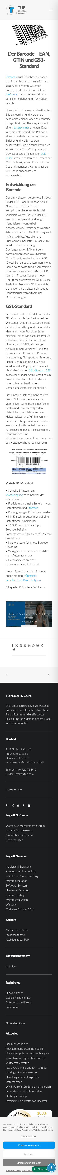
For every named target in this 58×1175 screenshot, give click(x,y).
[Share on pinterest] (25, 646)
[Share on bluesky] (37, 646)
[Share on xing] (42, 646)
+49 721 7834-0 (26, 769)
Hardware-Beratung (17, 890)
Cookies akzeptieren (29, 1145)
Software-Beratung (17, 885)
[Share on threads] (21, 646)
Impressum (12, 1007)
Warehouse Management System (25, 826)
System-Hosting (15, 895)
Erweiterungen (14, 840)
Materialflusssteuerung (19, 830)
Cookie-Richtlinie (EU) (18, 997)
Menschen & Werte (17, 930)
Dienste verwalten (28, 1136)
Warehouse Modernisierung (22, 876)
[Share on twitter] (17, 646)
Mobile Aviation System (20, 835)
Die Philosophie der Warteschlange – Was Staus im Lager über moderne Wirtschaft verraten (27, 1058)
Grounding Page (15, 1023)
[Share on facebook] (12, 646)
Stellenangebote (15, 935)
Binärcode (12, 94)
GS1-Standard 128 (40, 370)
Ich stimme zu (29, 626)
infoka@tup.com (24, 774)
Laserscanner (21, 127)
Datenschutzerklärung (31, 1170)
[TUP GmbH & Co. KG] (16, 9)
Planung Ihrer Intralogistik (21, 871)
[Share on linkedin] (29, 646)
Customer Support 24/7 (20, 909)
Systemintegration (16, 881)
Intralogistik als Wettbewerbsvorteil (27, 1101)
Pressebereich (14, 790)
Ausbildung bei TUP (17, 939)
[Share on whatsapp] (33, 646)
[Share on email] (14, 649)
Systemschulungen (17, 900)
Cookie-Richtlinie (13, 1170)
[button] (50, 10)
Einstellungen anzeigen (29, 1162)
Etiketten (33, 508)
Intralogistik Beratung (18, 866)
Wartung (11, 904)
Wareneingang (14, 495)
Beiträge (11, 966)
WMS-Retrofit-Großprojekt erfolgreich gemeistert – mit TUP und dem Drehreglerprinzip (28, 1091)
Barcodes (11, 77)
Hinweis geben (14, 993)
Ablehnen (29, 1154)
